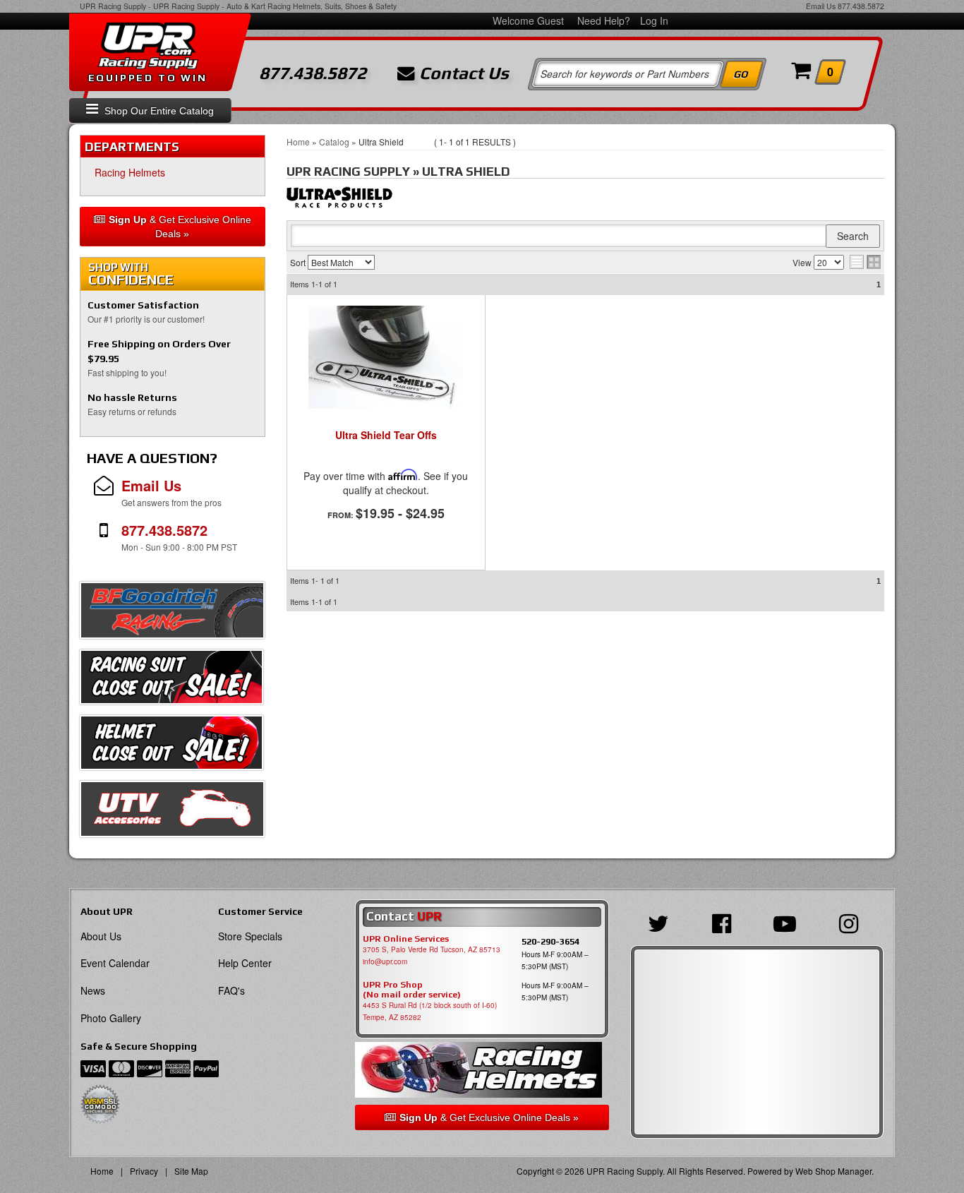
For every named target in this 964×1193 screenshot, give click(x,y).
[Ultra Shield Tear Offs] (386, 357)
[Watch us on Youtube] (788, 922)
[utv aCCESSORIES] (172, 812)
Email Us (821, 6)
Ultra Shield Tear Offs (386, 435)
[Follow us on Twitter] (662, 922)
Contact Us (462, 73)
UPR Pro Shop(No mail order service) (412, 990)
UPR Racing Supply (113, 6)
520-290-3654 (550, 941)
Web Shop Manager (833, 1171)
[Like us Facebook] (725, 922)
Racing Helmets (130, 172)
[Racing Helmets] (481, 1069)
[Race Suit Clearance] (171, 680)
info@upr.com (385, 961)
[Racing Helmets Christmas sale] (171, 746)
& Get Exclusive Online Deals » (180, 226)
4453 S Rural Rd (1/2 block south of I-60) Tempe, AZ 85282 (430, 1011)
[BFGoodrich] (172, 614)
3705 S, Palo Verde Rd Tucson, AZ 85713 (431, 949)
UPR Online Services (406, 939)
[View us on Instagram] (852, 922)
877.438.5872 (861, 6)
